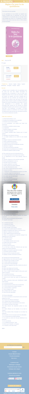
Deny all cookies (15, 201)
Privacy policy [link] (14, 206)
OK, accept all (14, 199)
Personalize (14, 204)
